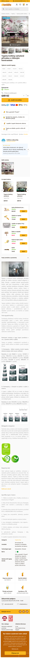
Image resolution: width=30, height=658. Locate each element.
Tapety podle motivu (22, 13)
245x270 (16, 72)
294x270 (4, 76)
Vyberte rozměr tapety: (9, 65)
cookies (10, 641)
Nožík (13, 247)
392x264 (16, 76)
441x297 (22, 76)
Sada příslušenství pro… (18, 207)
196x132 (20, 68)
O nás (16, 626)
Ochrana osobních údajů (7, 629)
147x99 (8, 68)
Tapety (13, 13)
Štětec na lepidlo (16, 231)
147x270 (14, 68)
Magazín (17, 629)
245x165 (10, 72)
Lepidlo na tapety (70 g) (18, 223)
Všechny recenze (11, 141)
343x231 (10, 76)
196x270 (4, 72)
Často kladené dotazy (20, 628)
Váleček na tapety (16, 215)
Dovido (26, 134)
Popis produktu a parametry (9, 257)
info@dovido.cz (23, 604)
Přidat (23, 211)
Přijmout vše (15, 653)
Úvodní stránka (5, 13)
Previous (2, 190)
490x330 (4, 79)
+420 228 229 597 (8, 604)
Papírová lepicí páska (17, 239)
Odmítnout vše (15, 648)
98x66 (3, 68)
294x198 (22, 72)
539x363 (10, 79)
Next (26, 31)
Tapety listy (18, 540)
